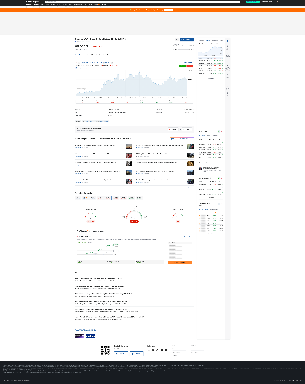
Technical (102, 55)
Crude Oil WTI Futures (103, 121)
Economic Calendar (78, 4)
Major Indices (43, 6)
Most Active (202, 135)
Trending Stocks (204, 178)
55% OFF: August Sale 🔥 (253, 1)
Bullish (188, 129)
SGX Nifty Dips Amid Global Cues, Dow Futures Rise (152, 154)
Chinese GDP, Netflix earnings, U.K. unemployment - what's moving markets (159, 145)
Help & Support (195, 352)
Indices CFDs (65, 6)
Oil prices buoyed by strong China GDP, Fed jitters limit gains (155, 171)
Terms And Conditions (279, 380)
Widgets (175, 355)
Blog (174, 345)
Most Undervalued (203, 209)
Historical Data (84, 58)
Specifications (79, 6)
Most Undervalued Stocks (204, 204)
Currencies (201, 40)
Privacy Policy (290, 380)
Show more (190, 188)
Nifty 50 (201, 58)
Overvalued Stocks (108, 6)
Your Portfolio (176, 352)
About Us (193, 345)
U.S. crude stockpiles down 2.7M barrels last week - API (92, 154)
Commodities (215, 40)
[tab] (78, 198)
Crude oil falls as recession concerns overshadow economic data (156, 162)
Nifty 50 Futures (202, 65)
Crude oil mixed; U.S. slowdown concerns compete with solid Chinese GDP (98, 171)
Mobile (174, 348)
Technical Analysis (83, 193)
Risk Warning (299, 380)
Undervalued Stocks (98, 6)
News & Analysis (92, 55)
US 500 (200, 68)
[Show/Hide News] (112, 62)
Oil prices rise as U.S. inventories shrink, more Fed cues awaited (95, 145)
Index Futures (57, 6)
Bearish (174, 129)
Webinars (202, 163)
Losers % (215, 135)
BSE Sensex (202, 60)
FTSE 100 (201, 70)
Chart (83, 55)
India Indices (36, 6)
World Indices (50, 6)
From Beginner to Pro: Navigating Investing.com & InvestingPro (211, 168)
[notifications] (275, 1)
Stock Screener (88, 4)
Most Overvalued (214, 209)
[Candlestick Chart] (76, 62)
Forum (109, 55)
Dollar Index (202, 73)
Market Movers (203, 131)
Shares (221, 40)
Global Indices (72, 6)
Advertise (193, 348)
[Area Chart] (79, 62)
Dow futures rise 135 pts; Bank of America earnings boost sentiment (96, 180)
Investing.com (78, 147)
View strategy (188, 236)
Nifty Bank (201, 63)
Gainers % (209, 135)
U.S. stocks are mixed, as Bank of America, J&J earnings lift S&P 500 (96, 162)
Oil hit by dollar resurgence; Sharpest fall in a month (152, 180)
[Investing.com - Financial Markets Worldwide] (32, 1)
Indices (29, 6)
